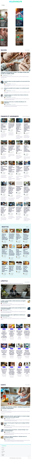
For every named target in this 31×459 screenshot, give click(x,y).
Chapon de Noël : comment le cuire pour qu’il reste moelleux (26, 251)
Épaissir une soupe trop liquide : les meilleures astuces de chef (11, 269)
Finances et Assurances (18, 18)
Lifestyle (4, 348)
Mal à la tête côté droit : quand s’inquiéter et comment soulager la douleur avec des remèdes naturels (17, 417)
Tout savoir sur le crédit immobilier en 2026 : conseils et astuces (19, 22)
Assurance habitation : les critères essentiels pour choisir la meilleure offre (11, 169)
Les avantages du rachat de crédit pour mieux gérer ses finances (11, 148)
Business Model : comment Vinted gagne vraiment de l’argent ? (19, 188)
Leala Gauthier (4, 356)
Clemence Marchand (4, 131)
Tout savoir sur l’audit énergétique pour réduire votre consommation (4, 126)
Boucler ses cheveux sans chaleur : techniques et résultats (19, 371)
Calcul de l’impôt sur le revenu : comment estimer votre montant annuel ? (27, 149)
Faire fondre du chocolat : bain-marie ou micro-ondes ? (19, 268)
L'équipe (3, 449)
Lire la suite (2, 413)
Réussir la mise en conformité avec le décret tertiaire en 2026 (11, 126)
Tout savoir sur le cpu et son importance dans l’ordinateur (4, 352)
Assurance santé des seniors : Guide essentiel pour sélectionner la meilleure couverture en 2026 (27, 127)
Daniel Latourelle (6, 295)
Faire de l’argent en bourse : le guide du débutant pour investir (11, 209)
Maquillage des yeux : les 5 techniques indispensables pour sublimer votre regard (12, 372)
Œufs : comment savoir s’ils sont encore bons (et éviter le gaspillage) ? (12, 252)
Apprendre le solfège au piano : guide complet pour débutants (11, 352)
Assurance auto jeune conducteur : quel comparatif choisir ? (4, 168)
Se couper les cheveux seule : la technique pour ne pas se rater (27, 371)
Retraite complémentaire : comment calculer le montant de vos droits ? (19, 169)
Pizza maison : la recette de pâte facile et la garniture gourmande (12, 236)
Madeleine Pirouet (5, 75)
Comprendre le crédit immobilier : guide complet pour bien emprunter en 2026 (4, 149)
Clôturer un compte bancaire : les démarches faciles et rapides (3, 210)
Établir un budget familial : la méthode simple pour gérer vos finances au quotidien (11, 190)
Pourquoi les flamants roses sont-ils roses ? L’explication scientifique (27, 333)
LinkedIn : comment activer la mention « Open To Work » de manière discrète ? (14, 293)
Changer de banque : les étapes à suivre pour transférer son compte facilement (27, 189)
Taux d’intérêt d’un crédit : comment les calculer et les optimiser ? (26, 168)
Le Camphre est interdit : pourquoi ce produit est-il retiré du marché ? (12, 333)
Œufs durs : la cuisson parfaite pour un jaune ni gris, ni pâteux (4, 251)
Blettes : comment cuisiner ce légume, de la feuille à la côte (18, 237)
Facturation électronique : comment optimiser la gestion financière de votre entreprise (19, 127)
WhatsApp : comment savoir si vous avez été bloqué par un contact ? (27, 352)
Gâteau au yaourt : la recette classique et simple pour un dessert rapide (5, 237)
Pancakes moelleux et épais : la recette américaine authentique (25, 269)
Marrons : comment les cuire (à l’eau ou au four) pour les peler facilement (26, 237)
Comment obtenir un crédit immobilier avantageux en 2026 (19, 148)
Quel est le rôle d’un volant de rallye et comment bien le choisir (19, 333)
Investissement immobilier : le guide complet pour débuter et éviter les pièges (27, 210)
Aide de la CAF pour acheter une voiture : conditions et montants (19, 209)
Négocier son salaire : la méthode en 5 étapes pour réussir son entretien (3, 189)
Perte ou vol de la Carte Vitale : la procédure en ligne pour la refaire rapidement (19, 353)
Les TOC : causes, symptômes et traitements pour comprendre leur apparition (4, 334)
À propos (3, 447)
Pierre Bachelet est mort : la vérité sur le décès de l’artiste (4, 371)
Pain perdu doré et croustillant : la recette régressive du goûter (5, 269)
